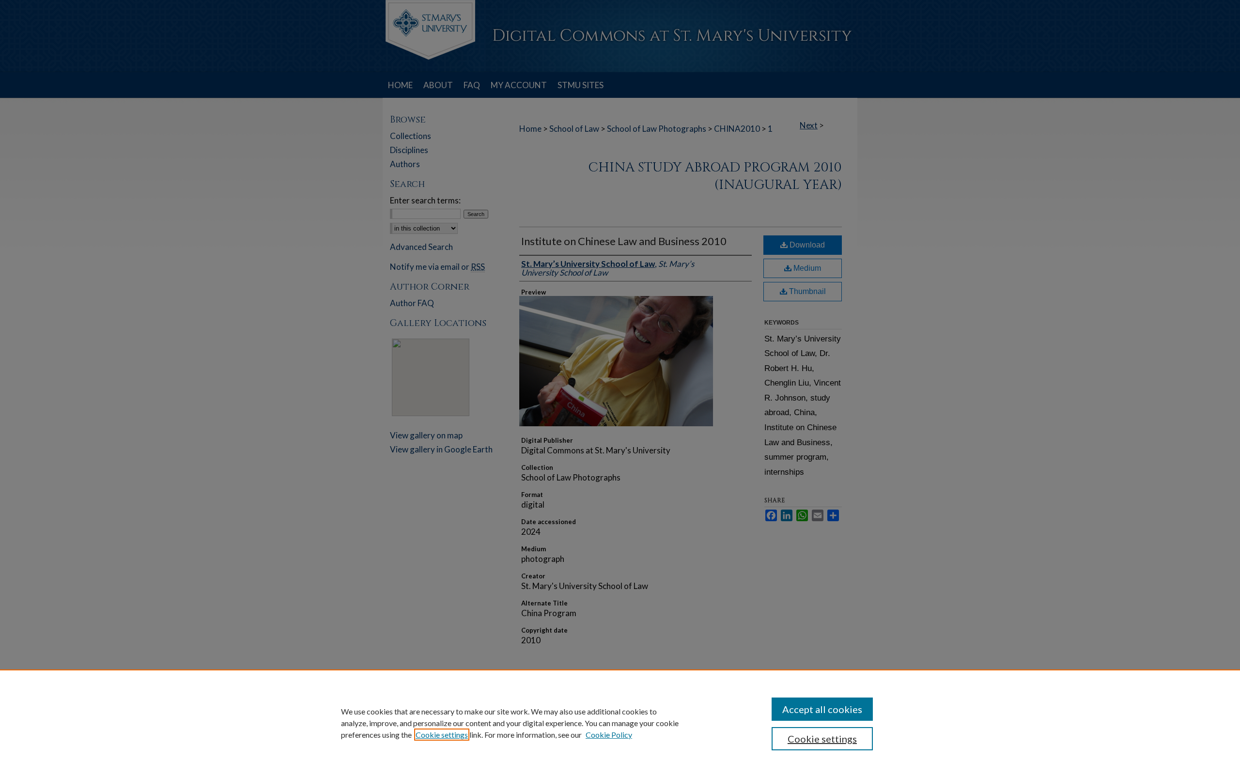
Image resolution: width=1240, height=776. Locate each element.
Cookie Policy (609, 734)
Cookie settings (442, 734)
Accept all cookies (822, 709)
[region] (620, 722)
